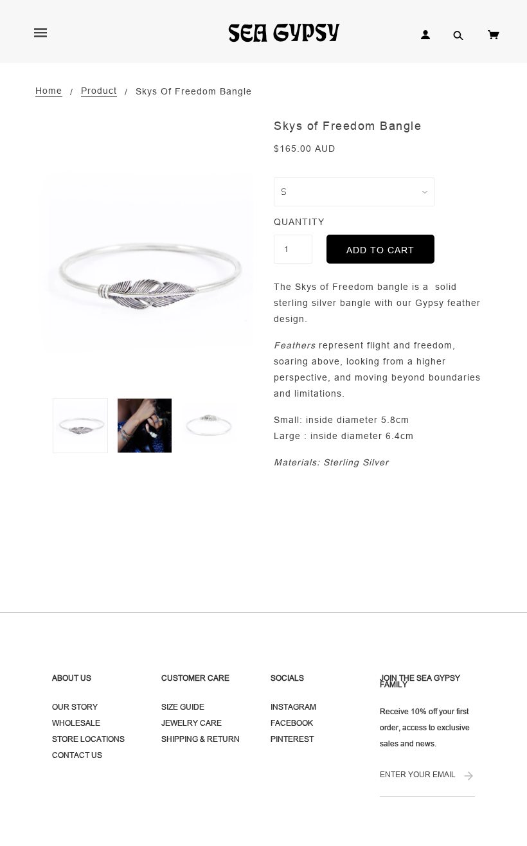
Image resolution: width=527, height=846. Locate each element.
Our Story (75, 707)
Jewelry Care (191, 723)
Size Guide (182, 707)
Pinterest (292, 739)
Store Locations (88, 739)
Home (48, 91)
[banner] (289, 32)
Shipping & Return (200, 739)
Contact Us (77, 755)
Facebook (292, 723)
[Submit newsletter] (468, 777)
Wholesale (76, 723)
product (99, 91)
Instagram (293, 707)
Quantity (293, 222)
